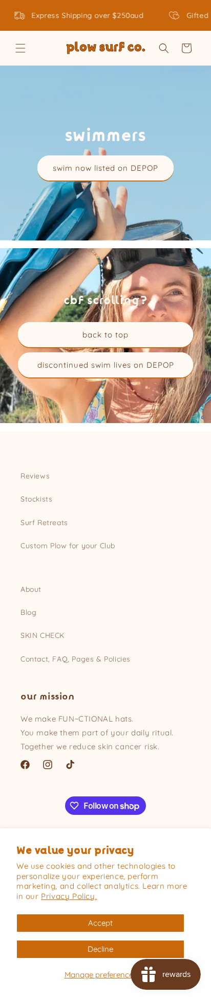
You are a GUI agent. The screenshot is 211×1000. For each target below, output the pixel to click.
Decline (100, 949)
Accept (100, 923)
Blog (28, 612)
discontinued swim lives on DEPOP (105, 365)
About (30, 589)
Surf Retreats (44, 522)
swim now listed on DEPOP (105, 168)
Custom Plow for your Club (67, 545)
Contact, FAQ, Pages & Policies (75, 659)
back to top (105, 334)
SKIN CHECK (42, 635)
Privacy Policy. (69, 896)
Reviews (35, 476)
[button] (20, 48)
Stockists (36, 499)
